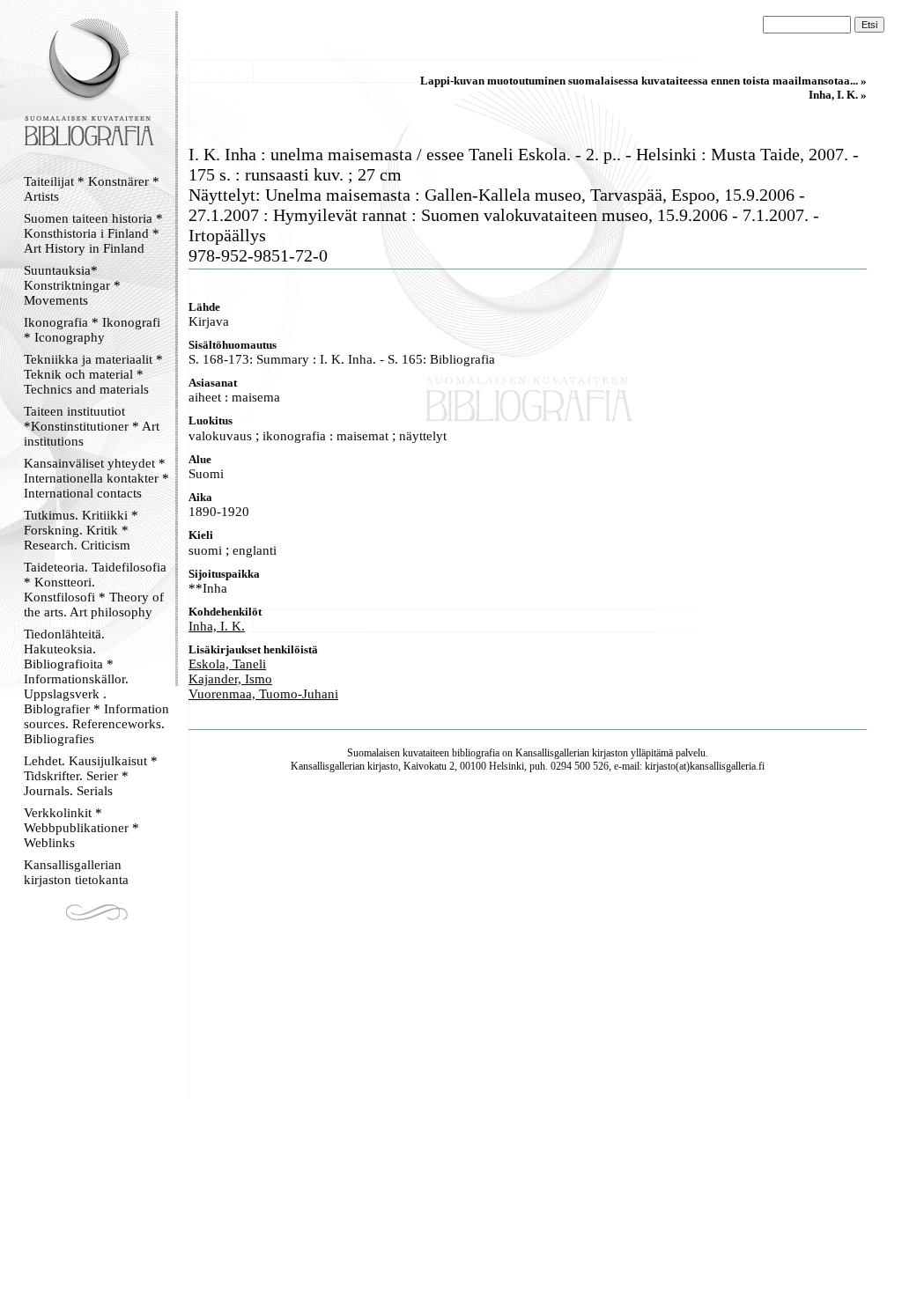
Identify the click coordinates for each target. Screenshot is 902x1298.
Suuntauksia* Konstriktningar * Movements (72, 285)
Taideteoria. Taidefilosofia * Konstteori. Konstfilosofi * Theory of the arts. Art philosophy (95, 589)
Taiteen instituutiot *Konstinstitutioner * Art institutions (91, 426)
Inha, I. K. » (838, 94)
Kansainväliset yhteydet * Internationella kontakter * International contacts (96, 478)
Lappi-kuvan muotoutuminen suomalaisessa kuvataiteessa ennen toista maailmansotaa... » (643, 80)
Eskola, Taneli (227, 664)
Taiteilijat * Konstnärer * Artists (91, 188)
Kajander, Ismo (230, 679)
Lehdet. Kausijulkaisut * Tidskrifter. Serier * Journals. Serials (91, 776)
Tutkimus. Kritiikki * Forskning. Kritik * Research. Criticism (81, 530)
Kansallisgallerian (552, 753)
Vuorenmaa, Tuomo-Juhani (263, 694)
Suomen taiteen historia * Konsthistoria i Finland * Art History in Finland (93, 233)
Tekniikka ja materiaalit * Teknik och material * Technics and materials (93, 374)
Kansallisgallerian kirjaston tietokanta (76, 872)
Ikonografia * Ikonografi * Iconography (92, 329)
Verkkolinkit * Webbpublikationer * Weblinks (81, 828)
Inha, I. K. (217, 626)
